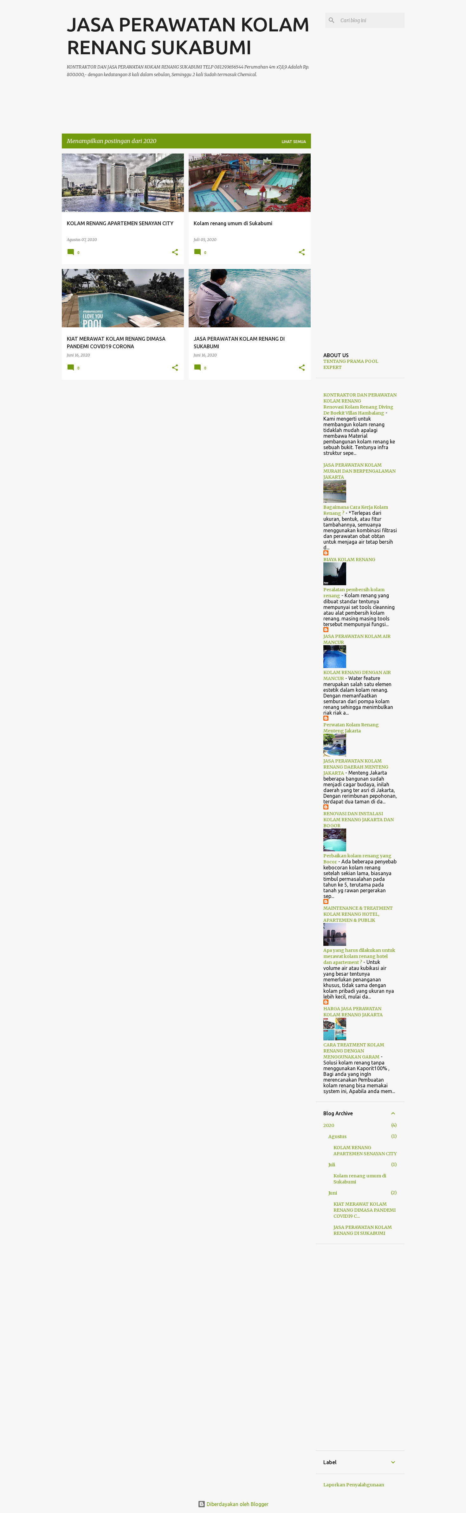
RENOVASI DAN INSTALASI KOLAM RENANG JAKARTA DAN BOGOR (358, 820)
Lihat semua (294, 142)
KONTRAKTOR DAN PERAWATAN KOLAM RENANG (360, 398)
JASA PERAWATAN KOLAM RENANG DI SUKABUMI (362, 1230)
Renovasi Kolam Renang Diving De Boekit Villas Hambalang (358, 410)
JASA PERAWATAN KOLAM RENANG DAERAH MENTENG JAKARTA (355, 767)
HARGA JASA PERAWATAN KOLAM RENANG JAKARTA (353, 1012)
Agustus (337, 1136)
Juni (332, 1193)
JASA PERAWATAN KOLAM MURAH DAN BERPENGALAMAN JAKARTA (359, 471)
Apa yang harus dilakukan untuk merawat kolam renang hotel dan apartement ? (359, 956)
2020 (328, 1125)
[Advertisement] (182, 98)
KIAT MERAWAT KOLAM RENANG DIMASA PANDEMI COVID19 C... (364, 1210)
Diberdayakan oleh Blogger (237, 1504)
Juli (331, 1165)
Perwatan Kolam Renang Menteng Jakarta (351, 728)
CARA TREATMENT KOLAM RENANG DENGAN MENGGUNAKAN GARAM (353, 1051)
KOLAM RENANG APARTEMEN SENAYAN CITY (365, 1150)
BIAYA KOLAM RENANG (349, 559)
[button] (175, 252)
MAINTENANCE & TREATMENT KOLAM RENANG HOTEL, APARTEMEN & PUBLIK (358, 914)
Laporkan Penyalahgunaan (353, 1485)
